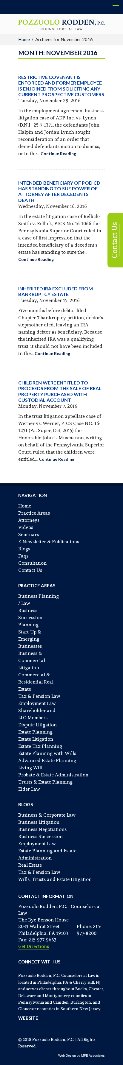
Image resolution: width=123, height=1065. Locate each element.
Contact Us (30, 570)
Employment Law (37, 703)
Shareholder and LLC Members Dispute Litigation (37, 718)
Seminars (28, 534)
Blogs (24, 549)
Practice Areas (34, 513)
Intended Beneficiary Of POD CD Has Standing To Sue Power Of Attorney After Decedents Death (59, 191)
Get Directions (33, 946)
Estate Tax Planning (40, 746)
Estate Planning (35, 732)
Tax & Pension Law (39, 696)
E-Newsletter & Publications (48, 541)
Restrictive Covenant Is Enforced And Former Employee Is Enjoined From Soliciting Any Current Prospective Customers (61, 85)
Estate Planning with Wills (47, 753)
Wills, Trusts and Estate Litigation (55, 879)
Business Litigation (38, 822)
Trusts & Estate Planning (45, 782)
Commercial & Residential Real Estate (35, 682)
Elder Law (29, 789)
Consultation (32, 563)
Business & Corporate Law (47, 815)
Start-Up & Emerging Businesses (30, 639)
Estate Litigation (35, 739)
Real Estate (30, 865)
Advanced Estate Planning (47, 760)
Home (24, 39)
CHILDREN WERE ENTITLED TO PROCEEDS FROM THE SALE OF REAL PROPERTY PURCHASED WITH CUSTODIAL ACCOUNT (60, 391)
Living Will (30, 767)
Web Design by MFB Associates (81, 1055)
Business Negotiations (42, 829)
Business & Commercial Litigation (31, 660)
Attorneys (28, 520)
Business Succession (40, 836)
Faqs (23, 556)
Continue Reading (58, 153)
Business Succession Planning (30, 618)
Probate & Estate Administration (53, 775)
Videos (25, 527)
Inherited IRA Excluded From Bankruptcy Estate (55, 291)
